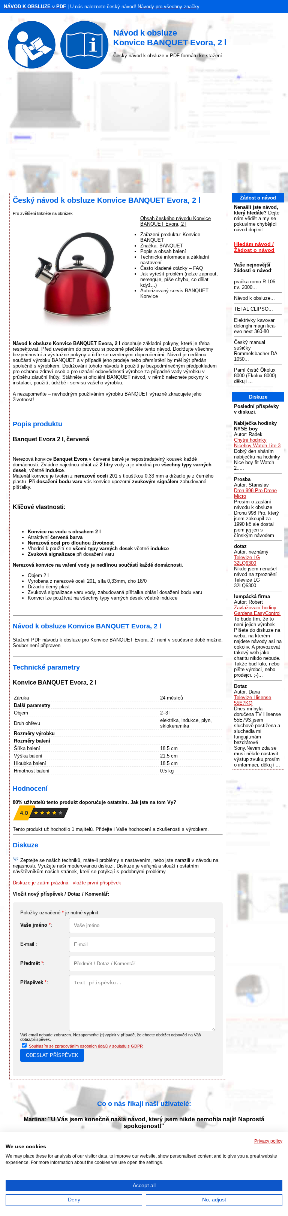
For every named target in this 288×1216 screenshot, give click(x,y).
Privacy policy (268, 1141)
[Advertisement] (144, 132)
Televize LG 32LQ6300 (247, 560)
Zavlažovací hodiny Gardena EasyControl (257, 610)
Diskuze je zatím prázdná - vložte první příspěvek (67, 883)
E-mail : (28, 944)
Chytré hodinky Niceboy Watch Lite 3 (257, 442)
